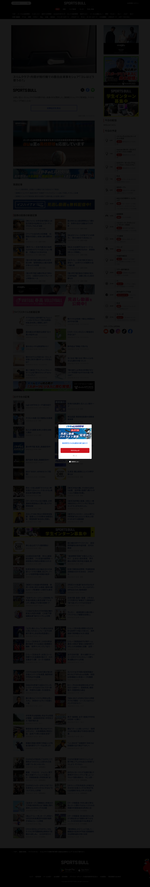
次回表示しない (75, 462)
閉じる (75, 456)
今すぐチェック (75, 450)
